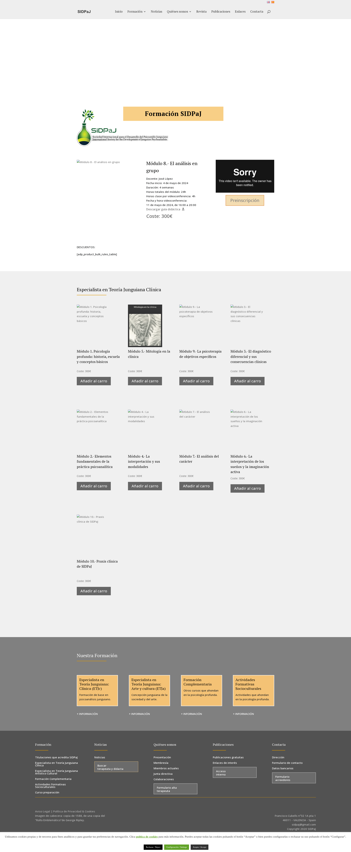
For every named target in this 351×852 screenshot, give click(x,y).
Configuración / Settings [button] (176, 847)
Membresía (161, 763)
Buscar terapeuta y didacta (110, 767)
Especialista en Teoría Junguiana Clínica (56, 764)
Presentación (162, 757)
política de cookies (147, 836)
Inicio (119, 12)
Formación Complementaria (53, 779)
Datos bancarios (282, 768)
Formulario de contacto (287, 763)
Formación (134, 12)
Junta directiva (163, 773)
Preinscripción (244, 200)
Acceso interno (221, 772)
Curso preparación (47, 792)
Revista (201, 12)
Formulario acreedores (282, 778)
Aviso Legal (42, 811)
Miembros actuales (166, 768)
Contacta (256, 12)
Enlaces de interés (225, 763)
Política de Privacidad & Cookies (74, 811)
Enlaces (240, 12)
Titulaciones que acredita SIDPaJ (56, 757)
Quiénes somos (177, 12)
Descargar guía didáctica (163, 209)
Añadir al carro (93, 381)
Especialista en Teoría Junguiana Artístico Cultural (56, 772)
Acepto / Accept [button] (199, 847)
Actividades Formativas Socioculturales (50, 786)
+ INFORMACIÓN (87, 714)
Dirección (278, 757)
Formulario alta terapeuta (167, 789)
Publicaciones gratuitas (228, 757)
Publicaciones (220, 12)
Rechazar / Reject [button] (153, 847)
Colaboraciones (164, 779)
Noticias (156, 12)
